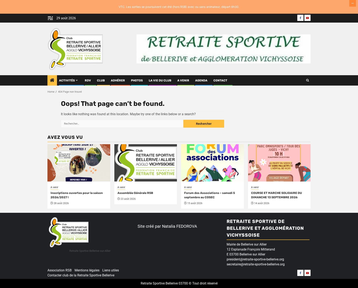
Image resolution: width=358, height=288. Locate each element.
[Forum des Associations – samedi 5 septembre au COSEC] (212, 163)
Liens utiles (110, 270)
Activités (67, 80)
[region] (53, 256)
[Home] (52, 80)
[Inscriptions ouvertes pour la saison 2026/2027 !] (78, 163)
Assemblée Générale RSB (135, 193)
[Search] (307, 80)
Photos (137, 80)
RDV (88, 80)
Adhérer (118, 80)
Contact (220, 80)
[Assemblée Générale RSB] (145, 163)
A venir (183, 80)
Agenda (201, 80)
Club (101, 80)
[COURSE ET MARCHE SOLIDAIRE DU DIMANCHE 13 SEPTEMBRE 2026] (279, 163)
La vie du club (160, 80)
